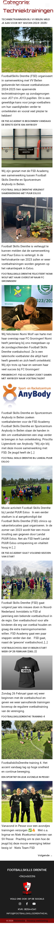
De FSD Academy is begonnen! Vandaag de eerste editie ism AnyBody (26, 122)
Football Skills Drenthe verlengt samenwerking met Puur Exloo (23, 191)
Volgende (45, 855)
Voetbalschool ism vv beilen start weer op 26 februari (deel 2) (24, 649)
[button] (47, 5)
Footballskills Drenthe (15, 5)
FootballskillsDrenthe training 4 (23, 716)
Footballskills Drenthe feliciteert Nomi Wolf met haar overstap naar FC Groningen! (27, 277)
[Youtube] (34, 903)
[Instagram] (20, 903)
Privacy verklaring (37, 920)
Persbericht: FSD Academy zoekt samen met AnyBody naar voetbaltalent (27, 376)
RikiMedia (19, 920)
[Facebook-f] (27, 903)
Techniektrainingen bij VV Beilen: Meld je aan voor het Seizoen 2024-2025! (26, 21)
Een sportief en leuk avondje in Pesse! (25, 777)
